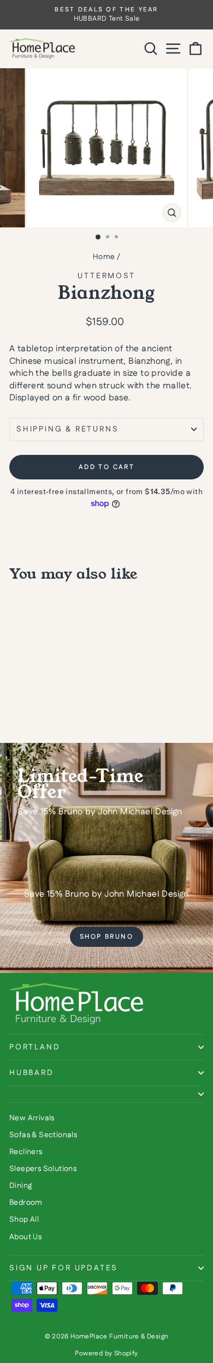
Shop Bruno (106, 936)
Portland (34, 1047)
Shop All (24, 1219)
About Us (25, 1237)
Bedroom (26, 1202)
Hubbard (31, 1072)
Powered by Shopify (106, 1353)
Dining (20, 1185)
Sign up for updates (63, 1268)
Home (104, 256)
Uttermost (106, 276)
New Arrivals (32, 1118)
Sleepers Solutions (42, 1168)
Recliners (26, 1151)
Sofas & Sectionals (43, 1135)
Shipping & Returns (67, 429)
